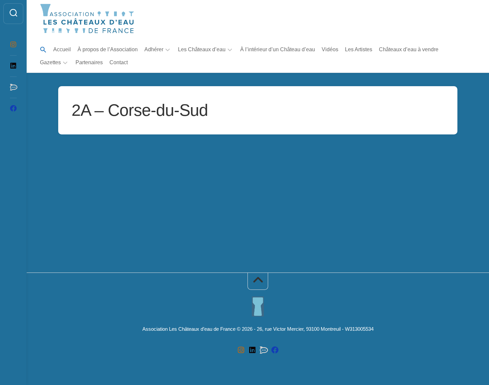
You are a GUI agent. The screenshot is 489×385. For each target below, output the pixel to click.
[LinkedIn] (13, 66)
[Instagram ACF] (13, 44)
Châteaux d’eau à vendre (408, 49)
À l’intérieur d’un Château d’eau (277, 49)
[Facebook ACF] (13, 108)
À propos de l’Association (108, 49)
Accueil (62, 49)
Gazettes (50, 62)
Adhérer (153, 49)
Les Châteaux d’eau (202, 49)
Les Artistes (358, 49)
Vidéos (330, 49)
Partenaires (89, 62)
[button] (43, 50)
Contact (118, 62)
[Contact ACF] (13, 87)
